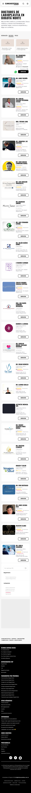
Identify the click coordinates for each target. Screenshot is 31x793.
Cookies (23, 780)
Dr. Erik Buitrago (22, 485)
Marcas (2, 749)
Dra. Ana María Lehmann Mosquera (21, 304)
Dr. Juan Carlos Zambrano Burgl (21, 163)
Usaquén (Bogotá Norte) (10, 578)
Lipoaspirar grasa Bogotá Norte (7, 695)
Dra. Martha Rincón (5, 649)
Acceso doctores (4, 744)
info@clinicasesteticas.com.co (22, 777)
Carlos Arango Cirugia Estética (21, 283)
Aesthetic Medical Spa (22, 405)
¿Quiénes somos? (5, 735)
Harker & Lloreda (22, 324)
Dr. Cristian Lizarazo (20, 446)
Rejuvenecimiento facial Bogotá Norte (9, 684)
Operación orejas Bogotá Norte (7, 688)
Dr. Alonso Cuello (22, 385)
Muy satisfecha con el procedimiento (9, 718)
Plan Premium (4, 747)
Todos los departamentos (10, 577)
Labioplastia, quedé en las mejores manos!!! (10, 723)
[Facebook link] (15, 758)
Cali (2, 668)
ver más (20, 81)
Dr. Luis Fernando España (22, 223)
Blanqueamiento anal (9, 590)
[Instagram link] (10, 758)
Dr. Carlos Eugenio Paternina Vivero (22, 100)
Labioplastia (8, 592)
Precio (16, 35)
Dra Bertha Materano (5, 658)
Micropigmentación (5, 706)
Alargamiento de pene (10, 589)
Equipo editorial (4, 737)
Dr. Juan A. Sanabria (19, 546)
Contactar (23, 71)
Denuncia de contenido (6, 739)
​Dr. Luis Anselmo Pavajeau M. (21, 182)
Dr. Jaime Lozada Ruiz (21, 506)
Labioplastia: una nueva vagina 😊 (8, 729)
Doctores (11, 35)
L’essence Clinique (22, 263)
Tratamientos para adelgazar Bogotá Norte (10, 697)
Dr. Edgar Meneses (22, 364)
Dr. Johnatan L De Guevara (22, 142)
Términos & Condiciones (15, 784)
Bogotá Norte (4, 663)
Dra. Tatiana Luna (22, 121)
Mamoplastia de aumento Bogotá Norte (9, 690)
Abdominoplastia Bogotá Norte (7, 692)
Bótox (2, 711)
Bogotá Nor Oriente (5, 670)
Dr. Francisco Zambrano (20, 56)
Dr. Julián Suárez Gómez (22, 244)
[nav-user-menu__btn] (27, 4)
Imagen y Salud (21, 465)
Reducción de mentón (5, 704)
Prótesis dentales (4, 702)
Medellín (3, 666)
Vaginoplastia (8, 594)
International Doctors (5, 753)
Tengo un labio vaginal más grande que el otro (10, 721)
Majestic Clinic (21, 526)
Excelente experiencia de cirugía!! (8, 725)
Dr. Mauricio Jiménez (20, 202)
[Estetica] (12, 4)
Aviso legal (14, 782)
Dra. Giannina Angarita (6, 654)
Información (4, 35)
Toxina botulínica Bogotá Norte (7, 678)
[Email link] (20, 757)
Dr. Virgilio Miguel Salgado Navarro (21, 345)
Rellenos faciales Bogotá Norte (7, 680)
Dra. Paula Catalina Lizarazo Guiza (8, 656)
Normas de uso (17, 780)
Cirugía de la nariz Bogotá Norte (8, 682)
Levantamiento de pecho (6, 713)
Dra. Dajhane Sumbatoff (6, 651)
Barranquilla (3, 672)
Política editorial (22, 782)
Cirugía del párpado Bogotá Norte (8, 686)
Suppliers (3, 751)
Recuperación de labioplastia (7, 727)
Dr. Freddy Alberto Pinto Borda (21, 426)
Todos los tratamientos (10, 587)
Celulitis (3, 709)
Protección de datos (8, 780)
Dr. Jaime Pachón (21, 78)
